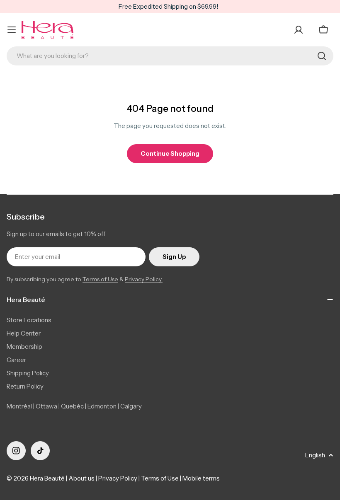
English (315, 455)
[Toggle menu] (12, 30)
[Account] (299, 30)
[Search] (322, 56)
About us (81, 478)
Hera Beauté (47, 478)
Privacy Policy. (144, 279)
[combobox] (170, 55)
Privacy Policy (117, 478)
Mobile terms (201, 478)
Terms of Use (100, 279)
